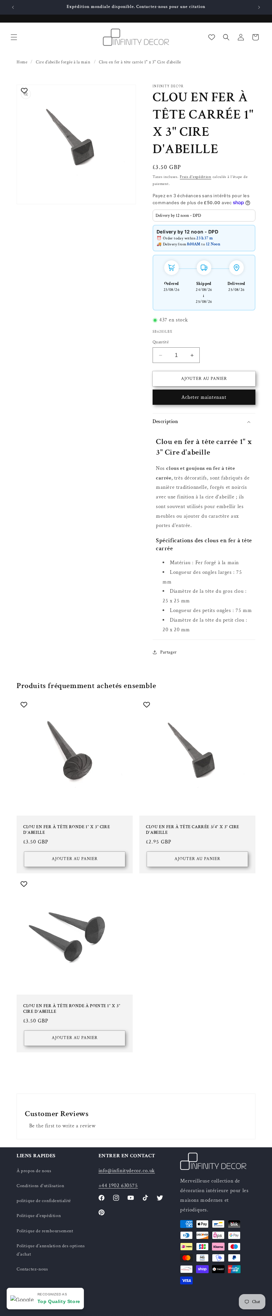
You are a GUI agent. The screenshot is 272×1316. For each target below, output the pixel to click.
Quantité (161, 342)
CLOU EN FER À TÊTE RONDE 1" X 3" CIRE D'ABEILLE (66, 830)
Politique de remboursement (45, 1231)
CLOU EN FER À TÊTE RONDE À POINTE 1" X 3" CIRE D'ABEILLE (71, 1009)
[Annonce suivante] (259, 7)
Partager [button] (168, 652)
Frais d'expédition (195, 176)
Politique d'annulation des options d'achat (51, 1250)
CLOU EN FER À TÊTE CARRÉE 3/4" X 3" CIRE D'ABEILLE (192, 830)
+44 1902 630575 (118, 1185)
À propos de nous (34, 1171)
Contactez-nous (32, 1269)
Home (22, 62)
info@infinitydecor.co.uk (127, 1170)
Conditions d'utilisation (40, 1186)
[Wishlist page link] (211, 37)
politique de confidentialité (44, 1201)
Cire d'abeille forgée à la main (63, 62)
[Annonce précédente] (13, 7)
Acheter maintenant (204, 397)
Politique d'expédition (39, 1216)
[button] (14, 37)
